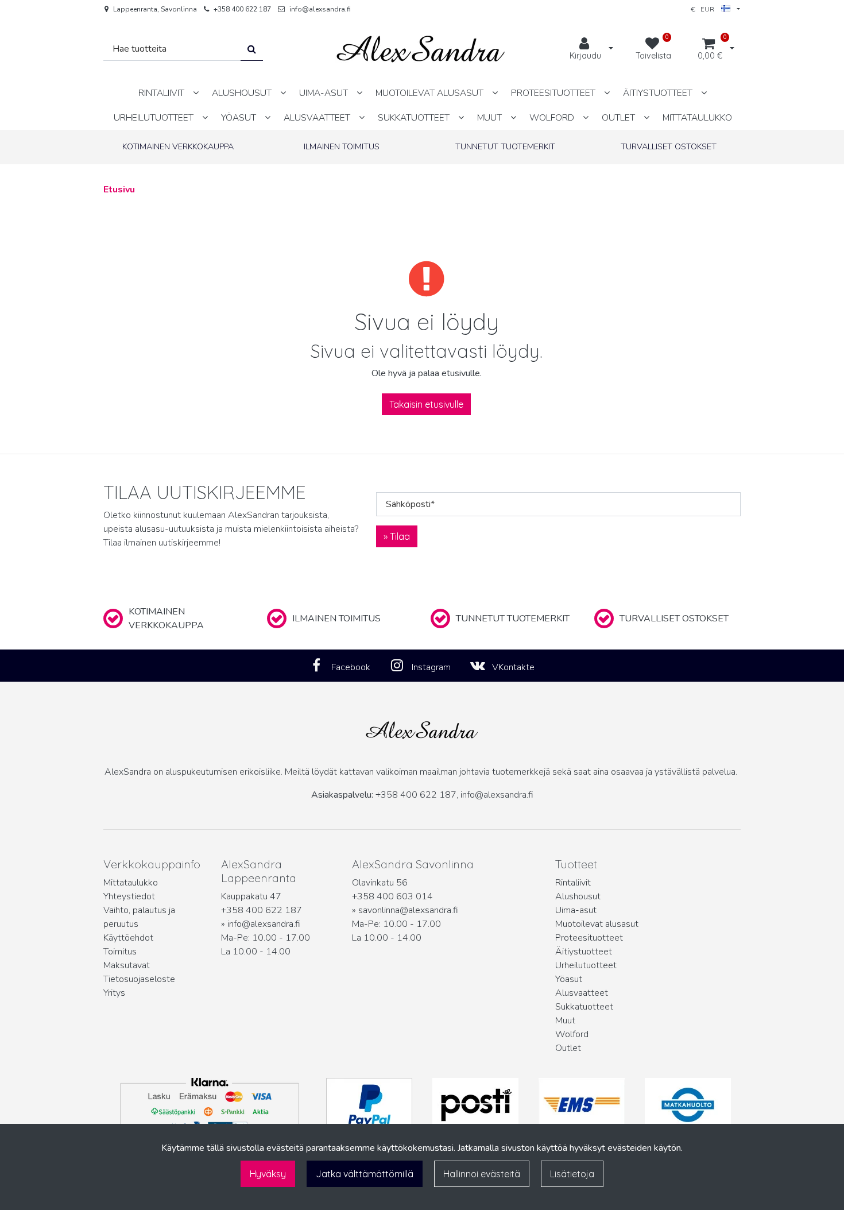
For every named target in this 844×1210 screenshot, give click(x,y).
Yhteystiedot (129, 896)
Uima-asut (576, 910)
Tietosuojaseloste (139, 979)
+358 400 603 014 (392, 896)
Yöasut (568, 979)
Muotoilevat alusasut (596, 924)
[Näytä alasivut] (195, 93)
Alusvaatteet (581, 993)
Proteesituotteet (589, 937)
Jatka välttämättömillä (364, 1174)
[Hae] (252, 49)
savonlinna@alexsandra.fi (408, 910)
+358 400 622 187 (242, 9)
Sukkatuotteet (584, 1006)
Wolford (572, 1034)
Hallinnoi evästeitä (481, 1174)
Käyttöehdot (128, 937)
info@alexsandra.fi (320, 9)
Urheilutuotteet (586, 965)
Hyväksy (268, 1174)
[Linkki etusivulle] (421, 49)
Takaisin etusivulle (426, 404)
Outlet (568, 1048)
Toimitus (120, 951)
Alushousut (578, 896)
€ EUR (706, 9)
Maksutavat (126, 965)
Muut (565, 1020)
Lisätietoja (572, 1174)
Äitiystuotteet (583, 951)
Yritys (114, 993)
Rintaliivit (573, 882)
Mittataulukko (130, 882)
